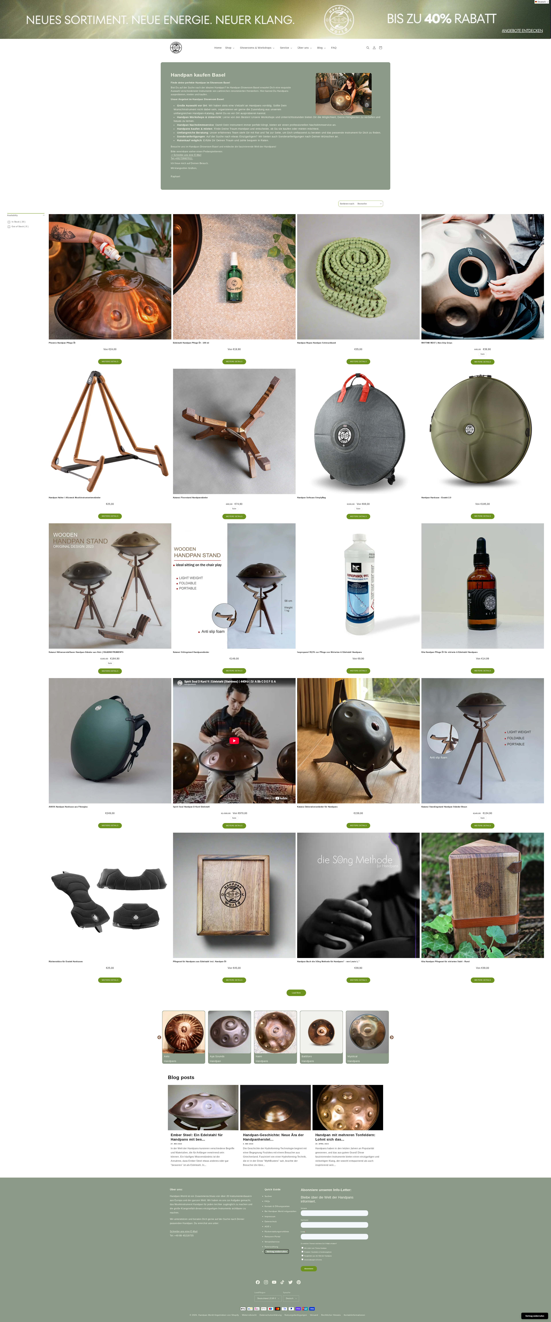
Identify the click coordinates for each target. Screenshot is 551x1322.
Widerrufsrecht (249, 1315)
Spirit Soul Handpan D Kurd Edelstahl (191, 807)
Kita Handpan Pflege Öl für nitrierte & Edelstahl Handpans (449, 652)
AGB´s (268, 1226)
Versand (314, 1315)
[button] (230, 48)
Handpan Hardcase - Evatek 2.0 (436, 498)
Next (392, 1037)
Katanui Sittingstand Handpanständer (191, 652)
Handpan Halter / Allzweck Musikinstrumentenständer (75, 498)
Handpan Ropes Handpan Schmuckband (316, 343)
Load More (296, 993)
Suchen (268, 1196)
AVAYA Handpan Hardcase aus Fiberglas (68, 807)
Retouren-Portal (272, 1236)
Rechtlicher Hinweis (331, 1315)
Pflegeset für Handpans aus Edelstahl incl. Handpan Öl (199, 961)
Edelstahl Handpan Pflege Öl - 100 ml (191, 343)
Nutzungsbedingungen (296, 1315)
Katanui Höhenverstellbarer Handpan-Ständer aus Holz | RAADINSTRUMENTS (86, 652)
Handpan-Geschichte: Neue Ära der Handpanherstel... (273, 1137)
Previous (159, 1037)
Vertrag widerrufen (277, 1251)
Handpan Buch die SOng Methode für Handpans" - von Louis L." (328, 961)
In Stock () (19, 222)
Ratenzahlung (271, 1247)
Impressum (270, 1216)
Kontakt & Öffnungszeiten (277, 1206)
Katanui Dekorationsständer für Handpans (317, 807)
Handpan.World (206, 1315)
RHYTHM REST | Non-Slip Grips (436, 343)
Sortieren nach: (347, 204)
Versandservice (272, 1242)
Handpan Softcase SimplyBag (311, 498)
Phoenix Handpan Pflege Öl (62, 343)
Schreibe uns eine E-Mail (184, 1231)
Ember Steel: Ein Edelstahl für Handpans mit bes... (197, 1137)
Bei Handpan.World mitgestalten (280, 1211)
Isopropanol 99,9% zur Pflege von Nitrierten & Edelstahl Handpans (329, 652)
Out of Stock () (20, 226)
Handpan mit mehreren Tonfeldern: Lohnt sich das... (345, 1137)
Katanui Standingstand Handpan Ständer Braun (444, 807)
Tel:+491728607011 (182, 158)
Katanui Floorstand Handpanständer (190, 498)
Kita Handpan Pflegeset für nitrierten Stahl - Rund (445, 961)
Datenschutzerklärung (271, 1315)
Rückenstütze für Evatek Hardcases (66, 961)
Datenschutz (271, 1221)
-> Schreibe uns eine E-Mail (186, 155)
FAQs (267, 1201)
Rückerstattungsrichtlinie (277, 1231)
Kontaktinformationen (354, 1315)
